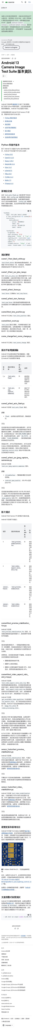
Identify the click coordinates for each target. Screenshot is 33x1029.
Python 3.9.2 (9, 154)
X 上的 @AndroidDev (7, 976)
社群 (12, 1018)
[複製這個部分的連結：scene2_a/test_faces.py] (22, 290)
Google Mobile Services (8, 1006)
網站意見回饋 (6, 1021)
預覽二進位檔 (5, 960)
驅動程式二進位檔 (6, 965)
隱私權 (27, 1018)
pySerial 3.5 (8, 171)
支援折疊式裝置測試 (11, 137)
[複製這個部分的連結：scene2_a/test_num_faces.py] (26, 299)
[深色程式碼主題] (28, 211)
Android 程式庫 (5, 951)
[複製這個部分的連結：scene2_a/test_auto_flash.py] (26, 404)
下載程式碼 (4, 957)
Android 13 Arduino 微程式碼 (16, 882)
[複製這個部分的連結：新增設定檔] (13, 191)
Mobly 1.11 (8, 180)
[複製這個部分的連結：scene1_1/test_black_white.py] (27, 259)
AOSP (2, 55)
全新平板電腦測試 (10, 128)
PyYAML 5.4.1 (9, 177)
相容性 (13, 55)
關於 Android (5, 1018)
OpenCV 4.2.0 (9, 158)
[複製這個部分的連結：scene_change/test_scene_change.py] (3, 339)
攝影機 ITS (15, 104)
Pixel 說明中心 (5, 1000)
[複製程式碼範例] (30, 211)
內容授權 (23, 935)
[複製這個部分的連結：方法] (6, 424)
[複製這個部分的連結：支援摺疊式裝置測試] (22, 897)
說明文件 (4, 8)
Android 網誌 (5, 979)
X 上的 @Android (6, 973)
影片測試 (8, 131)
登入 (29, 2)
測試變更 (8, 124)
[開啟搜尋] (22, 2)
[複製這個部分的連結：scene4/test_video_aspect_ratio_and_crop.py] (13, 677)
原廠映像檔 (4, 962)
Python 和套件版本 (11, 118)
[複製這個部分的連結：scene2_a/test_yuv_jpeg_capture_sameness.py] (13, 460)
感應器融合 (13, 762)
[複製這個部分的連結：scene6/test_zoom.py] (20, 321)
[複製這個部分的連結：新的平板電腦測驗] (20, 350)
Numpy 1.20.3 (9, 161)
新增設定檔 (8, 121)
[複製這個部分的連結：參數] (6, 413)
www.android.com (6, 1003)
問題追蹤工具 (5, 1012)
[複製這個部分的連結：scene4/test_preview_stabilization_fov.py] (8, 626)
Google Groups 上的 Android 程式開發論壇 (13, 987)
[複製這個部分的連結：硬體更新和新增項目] (22, 827)
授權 (22, 1018)
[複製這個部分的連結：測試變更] (11, 255)
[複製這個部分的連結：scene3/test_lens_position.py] (26, 312)
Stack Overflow (5, 1009)
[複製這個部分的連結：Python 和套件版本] (21, 145)
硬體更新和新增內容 (13, 769)
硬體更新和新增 (10, 134)
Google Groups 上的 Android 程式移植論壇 (13, 990)
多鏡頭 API (10, 903)
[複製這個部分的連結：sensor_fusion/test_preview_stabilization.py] (15, 752)
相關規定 (3, 954)
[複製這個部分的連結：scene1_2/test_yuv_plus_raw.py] (28, 272)
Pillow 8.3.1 (8, 174)
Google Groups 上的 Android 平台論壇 (12, 984)
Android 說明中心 (6, 998)
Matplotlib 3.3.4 (10, 164)
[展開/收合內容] (13, 81)
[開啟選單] (3, 2)
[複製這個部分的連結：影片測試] (11, 512)
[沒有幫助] (15, 58)
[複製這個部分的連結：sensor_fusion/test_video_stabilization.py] (15, 790)
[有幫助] (12, 58)
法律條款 (17, 1018)
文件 (8, 55)
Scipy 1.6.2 (8, 167)
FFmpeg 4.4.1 (9, 183)
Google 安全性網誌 (6, 981)
